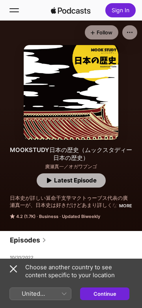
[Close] (13, 268)
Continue (104, 294)
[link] (28, 240)
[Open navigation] (14, 10)
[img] (70, 10)
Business (48, 216)
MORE (125, 205)
